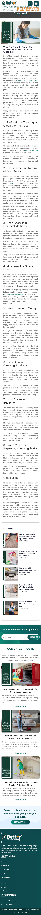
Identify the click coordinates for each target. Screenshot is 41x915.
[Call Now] (30, 4)
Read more (19, 707)
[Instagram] (22, 912)
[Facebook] (14, 912)
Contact (5, 883)
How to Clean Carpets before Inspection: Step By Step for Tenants (27, 537)
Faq (4, 887)
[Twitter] (18, 912)
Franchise (6, 891)
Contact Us (19, 822)
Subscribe (33, 637)
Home (5, 862)
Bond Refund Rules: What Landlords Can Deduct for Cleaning (26, 587)
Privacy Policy (7, 905)
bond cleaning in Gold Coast (25, 80)
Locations (6, 869)
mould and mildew (30, 150)
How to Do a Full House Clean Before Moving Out (27, 604)
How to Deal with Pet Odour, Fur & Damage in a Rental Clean (28, 570)
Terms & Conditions (9, 901)
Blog (4, 873)
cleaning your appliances (13, 294)
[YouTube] (26, 912)
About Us (6, 865)
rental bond (14, 183)
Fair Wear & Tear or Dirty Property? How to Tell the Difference (28, 553)
